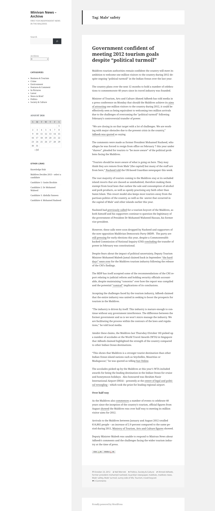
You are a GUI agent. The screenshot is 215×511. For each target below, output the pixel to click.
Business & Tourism (39, 78)
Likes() (97, 452)
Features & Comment (40, 87)
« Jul (37, 149)
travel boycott (150, 477)
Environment (36, 84)
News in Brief (36, 96)
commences (122, 400)
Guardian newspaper (138, 474)
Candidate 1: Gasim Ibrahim (43, 182)
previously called (117, 210)
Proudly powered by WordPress (107, 504)
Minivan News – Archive (43, 14)
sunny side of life (126, 477)
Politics (33, 99)
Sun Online (142, 360)
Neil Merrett (120, 471)
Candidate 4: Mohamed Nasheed (45, 200)
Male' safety (97, 477)
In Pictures (35, 90)
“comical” (117, 285)
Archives (34, 56)
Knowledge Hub (38, 169)
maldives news (165, 474)
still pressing (99, 237)
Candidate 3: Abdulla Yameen (44, 195)
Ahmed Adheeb (165, 471)
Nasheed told (113, 170)
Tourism (138, 477)
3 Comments (100, 480)
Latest (33, 93)
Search (33, 37)
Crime (33, 81)
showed (105, 408)
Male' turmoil (110, 477)
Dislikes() (109, 452)
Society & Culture (38, 102)
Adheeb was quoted (103, 134)
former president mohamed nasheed (109, 474)
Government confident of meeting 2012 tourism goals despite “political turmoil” (125, 54)
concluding (150, 241)
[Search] (57, 41)
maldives (153, 474)
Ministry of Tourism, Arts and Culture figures (137, 428)
